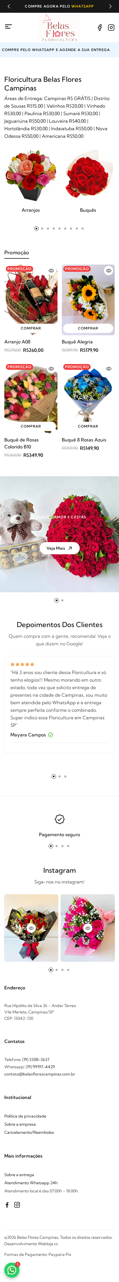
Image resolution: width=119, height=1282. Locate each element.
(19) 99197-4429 (40, 1066)
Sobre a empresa (20, 1124)
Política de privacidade (25, 1116)
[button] (8, 6)
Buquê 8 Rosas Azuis (84, 440)
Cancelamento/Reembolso (29, 1132)
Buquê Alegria (77, 342)
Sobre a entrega (19, 1174)
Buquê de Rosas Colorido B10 (21, 443)
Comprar (31, 328)
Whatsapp (82, 6)
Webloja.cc (48, 1243)
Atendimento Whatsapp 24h (30, 1182)
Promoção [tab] (16, 252)
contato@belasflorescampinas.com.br (39, 1074)
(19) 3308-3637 (35, 1059)
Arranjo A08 (17, 342)
